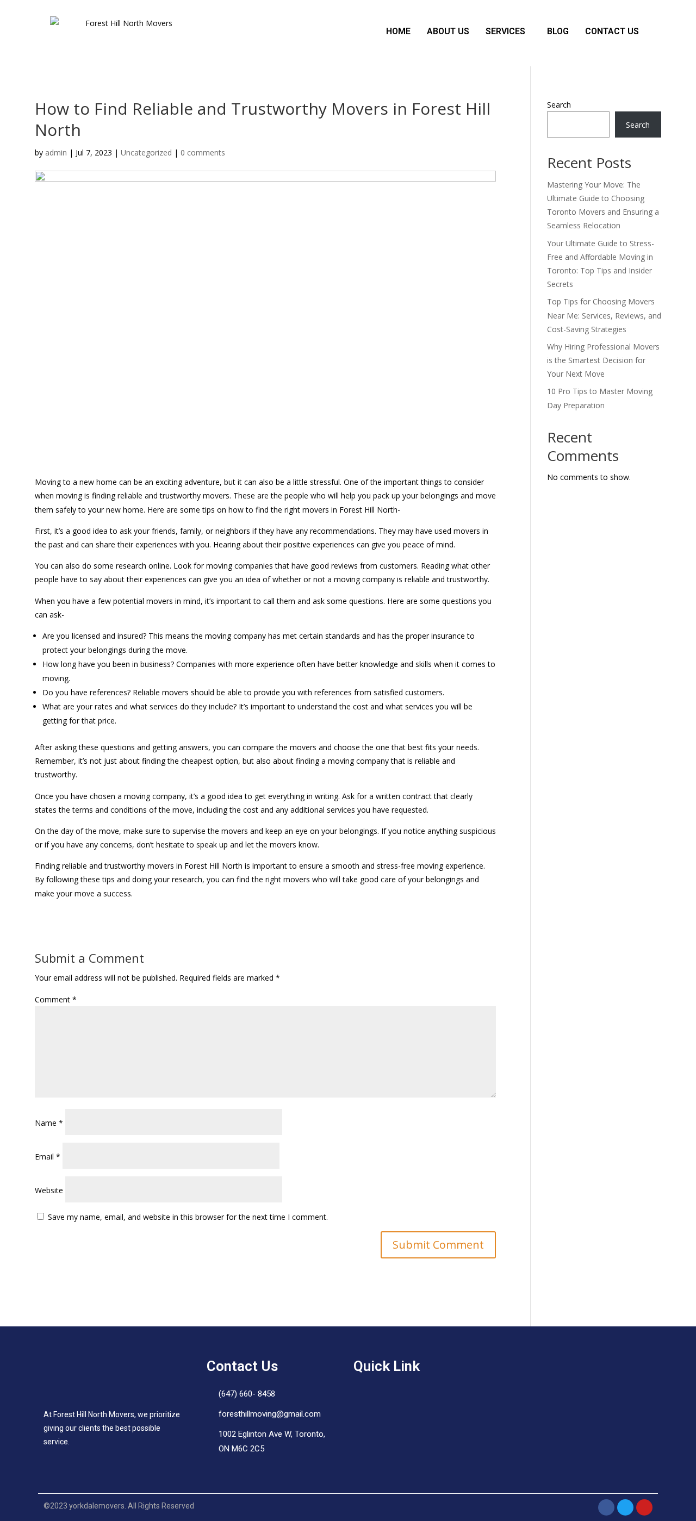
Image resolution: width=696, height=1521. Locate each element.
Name (49, 1123)
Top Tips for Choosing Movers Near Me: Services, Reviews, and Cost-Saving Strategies (604, 315)
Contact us (612, 31)
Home (398, 31)
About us (448, 31)
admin (56, 152)
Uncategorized (146, 152)
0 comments (203, 152)
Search (559, 104)
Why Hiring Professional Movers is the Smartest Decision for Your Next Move (603, 360)
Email (47, 1156)
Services (505, 31)
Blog (558, 31)
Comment (56, 999)
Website (49, 1190)
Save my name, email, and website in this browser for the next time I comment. (188, 1217)
